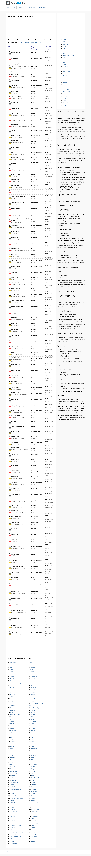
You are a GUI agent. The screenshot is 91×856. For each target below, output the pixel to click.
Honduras (33, 729)
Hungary (33, 731)
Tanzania (33, 821)
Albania (32, 663)
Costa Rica (34, 699)
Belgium (33, 679)
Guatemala (34, 726)
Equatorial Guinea (15, 715)
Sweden (13, 817)
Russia (33, 801)
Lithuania (33, 756)
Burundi (12, 690)
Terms (46, 852)
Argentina (32, 668)
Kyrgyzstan (34, 749)
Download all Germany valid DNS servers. (29, 42)
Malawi (12, 760)
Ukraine (33, 830)
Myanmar (33, 774)
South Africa (14, 812)
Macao (32, 758)
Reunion (33, 799)
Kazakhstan (34, 744)
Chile (11, 697)
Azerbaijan (13, 674)
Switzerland (34, 817)
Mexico (33, 767)
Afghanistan (12, 663)
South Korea (34, 812)
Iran (32, 735)
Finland (33, 717)
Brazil (11, 686)
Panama (33, 787)
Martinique (13, 765)
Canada (12, 695)
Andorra (32, 665)
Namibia (12, 776)
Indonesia (13, 735)
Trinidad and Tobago (16, 826)
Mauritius (12, 767)
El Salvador (34, 713)
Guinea (12, 729)
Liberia (33, 754)
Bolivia (32, 681)
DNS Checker (43, 7)
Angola (11, 668)
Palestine (13, 787)
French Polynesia (35, 720)
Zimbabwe (14, 844)
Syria (12, 819)
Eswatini (12, 717)
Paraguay (33, 790)
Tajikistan (13, 821)
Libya (11, 756)
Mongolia (33, 769)
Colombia (13, 699)
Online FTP (60, 852)
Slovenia (13, 810)
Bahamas (33, 674)
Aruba (31, 670)
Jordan (12, 744)
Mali (32, 763)
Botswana (33, 683)
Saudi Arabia (34, 803)
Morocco (33, 772)
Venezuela (14, 839)
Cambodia (13, 693)
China (32, 697)
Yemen (12, 842)
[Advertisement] (30, 29)
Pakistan (33, 785)
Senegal (13, 805)
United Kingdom (35, 833)
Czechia (12, 706)
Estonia (33, 715)
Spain (12, 814)
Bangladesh (34, 677)
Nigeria (33, 781)
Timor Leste (34, 824)
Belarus (12, 679)
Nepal (33, 776)
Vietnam (33, 839)
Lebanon (12, 754)
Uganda (13, 830)
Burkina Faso (34, 688)
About (30, 852)
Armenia (11, 670)
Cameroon (33, 693)
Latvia (32, 751)
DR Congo (13, 711)
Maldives (12, 763)
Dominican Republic (36, 708)
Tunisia (33, 826)
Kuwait (12, 749)
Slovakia (33, 808)
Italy (32, 740)
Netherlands (14, 778)
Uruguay (33, 835)
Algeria (12, 665)
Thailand (13, 824)
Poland (13, 794)
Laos (11, 751)
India (32, 733)
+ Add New (32, 7)
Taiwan (33, 819)
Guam (12, 726)
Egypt (11, 713)
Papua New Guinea (15, 790)
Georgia (12, 722)
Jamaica (12, 742)
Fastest (21, 7)
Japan (32, 742)
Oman (12, 785)
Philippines (34, 792)
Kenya (12, 747)
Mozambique (13, 774)
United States (14, 835)
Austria (33, 672)
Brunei (32, 686)
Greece (33, 724)
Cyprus (33, 702)
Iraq (11, 738)
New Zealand (35, 778)
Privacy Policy (40, 852)
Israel (11, 740)
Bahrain (12, 677)
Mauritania (34, 765)
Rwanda (13, 803)
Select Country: (11, 7)
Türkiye (13, 828)
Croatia (12, 702)
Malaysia (33, 760)
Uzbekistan (34, 837)
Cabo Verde (34, 690)
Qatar (32, 796)
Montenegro (13, 772)
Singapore (13, 808)
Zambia (33, 842)
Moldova (12, 769)
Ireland (33, 738)
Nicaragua (14, 781)
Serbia (33, 805)
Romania (13, 801)
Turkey (33, 828)
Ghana (12, 724)
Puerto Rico (14, 796)
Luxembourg (13, 758)
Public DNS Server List (10, 852)
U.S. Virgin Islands (16, 837)
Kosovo (33, 747)
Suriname (33, 814)
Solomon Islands (35, 810)
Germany (33, 722)
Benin (11, 681)
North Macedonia (15, 783)
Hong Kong (13, 731)
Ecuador (33, 711)
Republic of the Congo (17, 799)
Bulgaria (12, 688)
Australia (12, 672)
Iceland (12, 733)
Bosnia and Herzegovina (17, 683)
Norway (33, 783)
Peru (12, 792)
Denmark (12, 708)
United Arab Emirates (17, 833)
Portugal (33, 794)
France (12, 720)
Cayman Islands (35, 695)
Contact (34, 852)
